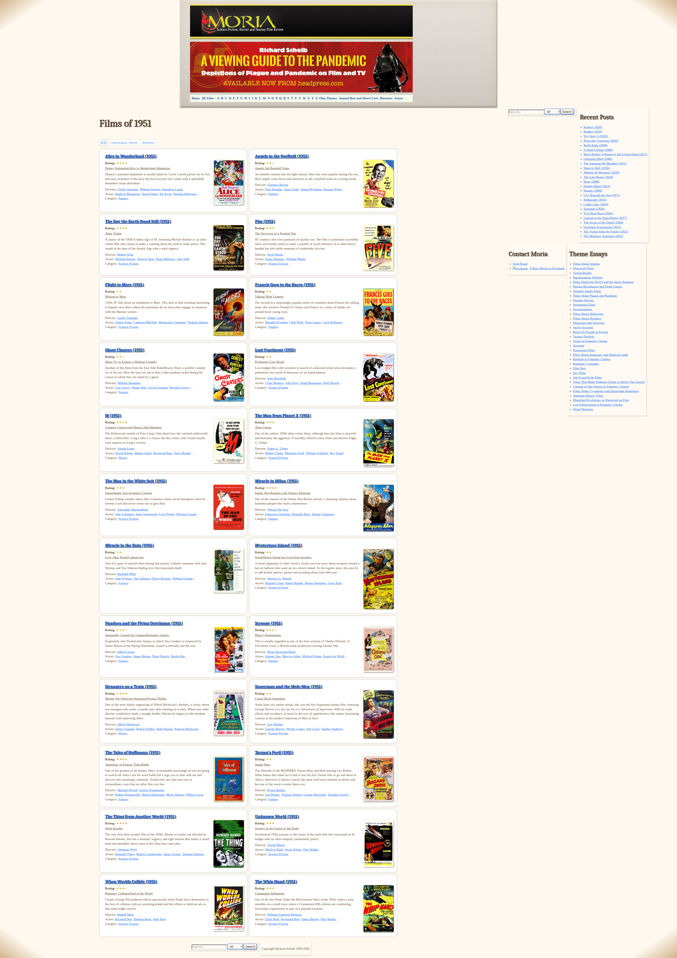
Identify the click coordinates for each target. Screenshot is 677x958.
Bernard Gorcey (179, 387)
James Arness (172, 854)
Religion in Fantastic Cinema (591, 359)
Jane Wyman (123, 578)
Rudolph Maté (126, 574)
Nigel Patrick (160, 656)
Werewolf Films (583, 268)
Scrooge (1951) (268, 623)
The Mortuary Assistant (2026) (603, 236)
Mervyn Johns (291, 656)
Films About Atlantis (586, 264)
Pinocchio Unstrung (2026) (601, 140)
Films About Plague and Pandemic (595, 295)
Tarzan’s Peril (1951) (274, 752)
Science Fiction (128, 263)
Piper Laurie (313, 322)
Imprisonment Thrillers (588, 277)
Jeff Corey (313, 729)
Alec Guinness (124, 514)
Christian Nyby (127, 849)
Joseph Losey (126, 448)
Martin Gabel (143, 453)
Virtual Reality (582, 273)
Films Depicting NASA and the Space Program (603, 282)
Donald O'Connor (276, 322)
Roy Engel (336, 453)
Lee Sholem (275, 724)
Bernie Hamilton (315, 583)
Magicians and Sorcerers (589, 323)
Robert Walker (145, 729)
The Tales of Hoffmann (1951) (132, 752)
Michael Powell (127, 790)
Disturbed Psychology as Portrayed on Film (601, 400)
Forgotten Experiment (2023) (602, 227)
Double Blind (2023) (597, 186)
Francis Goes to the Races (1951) (285, 284)
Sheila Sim (178, 656)
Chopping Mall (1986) (598, 159)
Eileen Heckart (160, 578)
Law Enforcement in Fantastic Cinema (597, 404)
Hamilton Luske (172, 189)
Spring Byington (311, 189)
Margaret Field (294, 453)
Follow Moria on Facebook (547, 268)
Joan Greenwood (146, 514)
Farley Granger (125, 729)
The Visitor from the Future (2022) (606, 231)
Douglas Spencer (193, 854)
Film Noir (579, 368)
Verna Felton (149, 194)
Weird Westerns (583, 409)
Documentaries (582, 309)
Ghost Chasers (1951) (124, 349)
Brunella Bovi (301, 514)
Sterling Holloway (185, 194)
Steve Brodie (182, 453)
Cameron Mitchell (145, 322)
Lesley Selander (127, 318)
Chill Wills (296, 322)
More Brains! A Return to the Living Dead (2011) (615, 154)
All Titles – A (210, 98)
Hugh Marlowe (165, 259)
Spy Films (579, 373)
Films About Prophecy (587, 318)
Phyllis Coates (295, 729)
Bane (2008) (591, 181)
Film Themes (328, 98)
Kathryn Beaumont (127, 194)
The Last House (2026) (598, 177)
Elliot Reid (272, 919)
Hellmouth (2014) (595, 200)
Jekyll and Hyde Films (587, 377)
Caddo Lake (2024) (596, 204)
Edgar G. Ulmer (277, 448)
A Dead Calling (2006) (598, 150)
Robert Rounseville (127, 794)
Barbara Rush (142, 919)
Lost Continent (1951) (275, 349)
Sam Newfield (276, 378)
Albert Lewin (125, 652)
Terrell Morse (276, 845)
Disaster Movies (583, 300)
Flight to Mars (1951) (124, 284)
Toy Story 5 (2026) (596, 136)
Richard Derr (123, 919)
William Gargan (182, 578)
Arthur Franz (123, 322)
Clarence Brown (277, 185)
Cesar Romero (274, 383)
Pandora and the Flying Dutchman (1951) (144, 623)
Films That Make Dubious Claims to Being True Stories (609, 382)
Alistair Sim (272, 656)
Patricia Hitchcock (186, 729)
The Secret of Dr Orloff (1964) (603, 222)
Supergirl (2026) (594, 209)
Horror (122, 458)
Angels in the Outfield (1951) (282, 156)
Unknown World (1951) (277, 816)
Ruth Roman (165, 729)
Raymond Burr (162, 453)
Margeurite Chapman (172, 322)
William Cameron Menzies (284, 914)
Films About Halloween (588, 314)
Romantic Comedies (586, 364)
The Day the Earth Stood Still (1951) (138, 221)
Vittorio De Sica (277, 509)
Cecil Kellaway (332, 322)
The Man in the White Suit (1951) (136, 480)
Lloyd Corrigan (158, 387)
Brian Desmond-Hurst (281, 652)
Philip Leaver (194, 794)
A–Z (103, 142)
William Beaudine (129, 383)
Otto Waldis (310, 849)
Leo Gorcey (122, 387)
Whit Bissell (331, 383)
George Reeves (275, 729)
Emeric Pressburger (151, 790)
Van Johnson (141, 578)
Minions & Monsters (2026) (602, 172)
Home (196, 98)
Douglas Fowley (338, 794)
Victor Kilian (293, 849)
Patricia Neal (145, 259)
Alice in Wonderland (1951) (131, 156)
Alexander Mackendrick (132, 509)
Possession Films (584, 350)
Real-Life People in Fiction (590, 332)
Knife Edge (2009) (596, 145)
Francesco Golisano (277, 514)
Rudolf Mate (125, 914)
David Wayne (124, 453)
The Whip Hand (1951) (276, 881)
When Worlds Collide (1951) (131, 881)
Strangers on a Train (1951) (131, 686)
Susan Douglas (274, 259)
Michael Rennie (125, 259)
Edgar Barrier (310, 919)
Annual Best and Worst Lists (358, 98)
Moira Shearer (175, 794)
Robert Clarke (274, 453)
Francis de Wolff (333, 656)
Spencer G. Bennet (279, 578)
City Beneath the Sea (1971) (602, 195)
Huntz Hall (139, 387)
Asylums (578, 345)
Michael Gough (186, 514)
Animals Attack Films (587, 291)
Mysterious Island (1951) (278, 545)
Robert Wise (125, 254)
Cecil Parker (167, 514)
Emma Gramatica (323, 514)
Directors (386, 98)
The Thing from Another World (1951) (140, 816)
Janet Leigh (291, 189)
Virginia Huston (197, 322)
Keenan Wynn (333, 189)
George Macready (314, 794)
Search (567, 112)
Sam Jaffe (183, 259)
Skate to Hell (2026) (597, 168)
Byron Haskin (276, 790)
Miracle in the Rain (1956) (129, 545)
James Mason (141, 656)
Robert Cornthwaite (149, 854)
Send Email (520, 264)
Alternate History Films (588, 395)
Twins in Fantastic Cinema (590, 341)
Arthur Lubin (275, 318)
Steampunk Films (584, 304)
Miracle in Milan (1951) (276, 480)
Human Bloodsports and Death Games (597, 286)
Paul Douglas (273, 189)
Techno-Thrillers (583, 336)
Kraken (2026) (593, 127)
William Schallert (317, 453)
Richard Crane (274, 583)
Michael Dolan (311, 656)
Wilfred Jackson (150, 189)
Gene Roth (335, 583)
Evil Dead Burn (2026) (598, 213)
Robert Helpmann (153, 794)
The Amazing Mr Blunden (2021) (605, 163)
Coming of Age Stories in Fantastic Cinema (601, 386)
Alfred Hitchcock (128, 724)
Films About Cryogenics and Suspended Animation (606, 391)
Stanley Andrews (332, 729)
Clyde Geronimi (127, 189)
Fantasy (123, 198)
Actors (398, 98)
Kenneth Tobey (125, 854)
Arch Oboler (275, 254)
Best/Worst (148, 142)
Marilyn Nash (274, 849)
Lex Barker (272, 794)
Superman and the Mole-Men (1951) (288, 686)
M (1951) (113, 415)
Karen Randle (294, 583)
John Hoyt (291, 383)
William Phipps (296, 259)
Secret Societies (583, 327)
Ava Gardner (123, 656)
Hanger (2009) (593, 190)
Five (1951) (265, 221)
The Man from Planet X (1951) (283, 415)
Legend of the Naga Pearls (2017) (605, 218)
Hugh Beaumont (310, 383)
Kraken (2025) (593, 131)
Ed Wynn (166, 194)
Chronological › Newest (124, 142)
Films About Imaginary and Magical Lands (600, 355)
